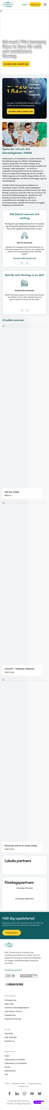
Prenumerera (11, 932)
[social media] (9, 1093)
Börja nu (8, 495)
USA (6, 1074)
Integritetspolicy (34, 1083)
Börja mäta (9, 1003)
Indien (7, 1055)
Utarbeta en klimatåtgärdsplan (17, 1007)
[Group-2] (29, 976)
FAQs (7, 1083)
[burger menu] (45, 4)
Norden (7, 1067)
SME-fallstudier (11, 1037)
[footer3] (13, 984)
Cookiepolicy (23, 1086)
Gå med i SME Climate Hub (16, 64)
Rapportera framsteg (13, 1018)
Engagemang (10, 1015)
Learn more (9, 672)
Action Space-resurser (13, 1011)
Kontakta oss (9, 1041)
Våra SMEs (9, 1033)
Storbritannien (10, 1070)
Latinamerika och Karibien (15, 1059)
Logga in (25, 4)
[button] (22, 263)
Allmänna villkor (18, 1083)
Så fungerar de (10, 1000)
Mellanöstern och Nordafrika (16, 1063)
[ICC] (9, 976)
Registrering (35, 4)
